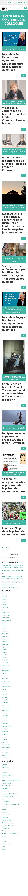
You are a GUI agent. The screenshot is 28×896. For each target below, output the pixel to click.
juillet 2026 (5, 594)
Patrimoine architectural (8, 823)
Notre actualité (14, 49)
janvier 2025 (5, 636)
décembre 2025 (6, 612)
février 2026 (5, 607)
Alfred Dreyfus (5, 767)
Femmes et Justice (13, 103)
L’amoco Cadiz (5, 791)
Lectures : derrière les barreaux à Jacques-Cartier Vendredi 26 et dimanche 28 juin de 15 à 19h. (14, 571)
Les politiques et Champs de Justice (16, 428)
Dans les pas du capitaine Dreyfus (10, 587)
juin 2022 (4, 692)
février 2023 (5, 678)
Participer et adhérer (7, 820)
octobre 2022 (5, 684)
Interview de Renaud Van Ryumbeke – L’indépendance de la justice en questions (12, 62)
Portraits (4, 836)
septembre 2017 (6, 755)
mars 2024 (5, 657)
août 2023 (4, 673)
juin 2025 (4, 623)
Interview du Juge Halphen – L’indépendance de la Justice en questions (13, 323)
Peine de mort (5, 828)
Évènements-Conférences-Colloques (14, 48)
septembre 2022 (6, 686)
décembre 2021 (6, 705)
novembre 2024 (6, 641)
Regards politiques (6, 844)
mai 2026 (4, 599)
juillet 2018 (5, 750)
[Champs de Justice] (4, 8)
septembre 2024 (6, 647)
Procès (4, 841)
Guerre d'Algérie (17, 474)
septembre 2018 (6, 747)
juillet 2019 (5, 731)
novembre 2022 (6, 681)
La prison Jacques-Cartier (8, 796)
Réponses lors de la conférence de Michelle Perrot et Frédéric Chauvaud (14, 164)
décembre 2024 (6, 639)
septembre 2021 (6, 710)
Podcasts (4, 830)
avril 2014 (4, 758)
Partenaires (5, 817)
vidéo (20, 49)
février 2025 (5, 633)
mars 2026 (5, 604)
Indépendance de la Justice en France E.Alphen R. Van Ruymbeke (13, 438)
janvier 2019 (5, 742)
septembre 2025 (6, 620)
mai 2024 (4, 652)
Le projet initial (5, 801)
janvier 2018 (5, 752)
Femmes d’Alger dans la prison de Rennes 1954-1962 (13, 531)
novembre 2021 (6, 707)
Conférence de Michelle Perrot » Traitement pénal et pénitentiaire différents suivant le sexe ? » (13, 391)
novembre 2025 (6, 615)
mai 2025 (4, 625)
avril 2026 (4, 602)
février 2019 (5, 739)
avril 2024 (4, 654)
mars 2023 (5, 676)
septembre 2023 (6, 670)
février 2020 (5, 721)
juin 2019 (4, 734)
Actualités (8, 472)
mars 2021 (5, 713)
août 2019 (4, 729)
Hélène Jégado (5, 788)
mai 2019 (4, 737)
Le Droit (19, 309)
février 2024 (5, 660)
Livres (3, 807)
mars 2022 (5, 699)
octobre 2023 (5, 668)
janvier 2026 (5, 610)
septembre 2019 (6, 726)
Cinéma (4, 770)
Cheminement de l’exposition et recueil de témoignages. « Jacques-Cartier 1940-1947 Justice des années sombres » (13, 582)
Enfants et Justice (14, 205)
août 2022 (4, 689)
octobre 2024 (5, 644)
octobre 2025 (5, 617)
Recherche (14, 554)
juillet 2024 (5, 649)
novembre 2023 (6, 665)
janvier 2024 (5, 662)
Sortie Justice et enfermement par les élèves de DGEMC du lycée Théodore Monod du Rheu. (13, 274)
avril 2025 (4, 628)
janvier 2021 (5, 715)
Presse (4, 838)
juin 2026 (4, 596)
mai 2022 (4, 694)
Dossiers (8, 101)
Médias (7, 49)
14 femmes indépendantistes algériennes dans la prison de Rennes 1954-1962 (13, 485)
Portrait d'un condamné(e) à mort (10, 833)
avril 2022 (4, 697)
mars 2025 (5, 631)
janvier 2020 (5, 723)
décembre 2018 (6, 744)
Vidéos (23, 49)
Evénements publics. (11, 307)
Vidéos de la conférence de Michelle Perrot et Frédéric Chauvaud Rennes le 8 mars (14, 115)
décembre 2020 (6, 718)
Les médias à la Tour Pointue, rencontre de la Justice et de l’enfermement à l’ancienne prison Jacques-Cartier (13, 223)
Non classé (5, 812)
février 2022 (5, 702)
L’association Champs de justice (10, 793)
